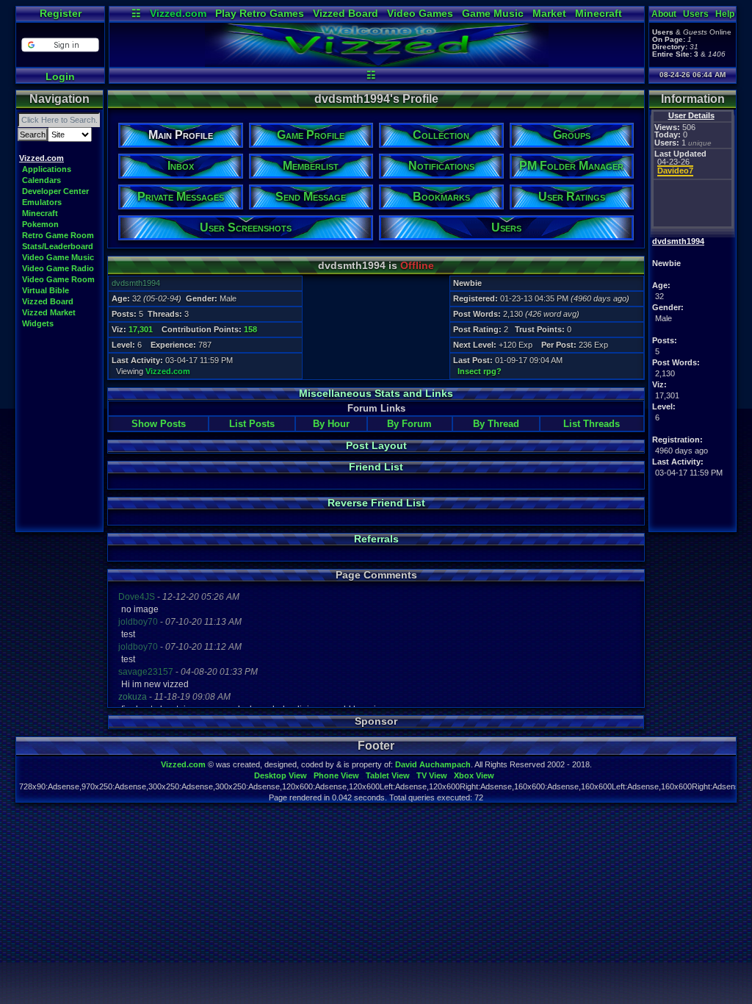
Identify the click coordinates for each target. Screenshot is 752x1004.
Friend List (376, 467)
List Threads (591, 423)
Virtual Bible (45, 290)
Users (696, 14)
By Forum (409, 423)
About (663, 14)
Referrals (376, 539)
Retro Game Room (58, 235)
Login (60, 76)
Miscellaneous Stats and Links (376, 393)
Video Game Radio (58, 268)
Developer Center (55, 191)
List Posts (252, 423)
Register (61, 13)
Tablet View (388, 775)
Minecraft (598, 13)
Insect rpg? (480, 371)
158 (250, 329)
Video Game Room (58, 279)
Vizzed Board (345, 13)
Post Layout (376, 445)
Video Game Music (58, 257)
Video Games (420, 13)
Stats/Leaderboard (57, 246)
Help (724, 14)
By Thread (496, 423)
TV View (431, 775)
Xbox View (474, 775)
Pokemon (40, 224)
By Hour (331, 423)
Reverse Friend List (376, 503)
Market (549, 13)
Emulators (42, 202)
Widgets (38, 323)
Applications (46, 169)
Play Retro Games (259, 13)
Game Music (493, 13)
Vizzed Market (49, 312)
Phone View (336, 775)
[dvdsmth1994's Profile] (377, 63)
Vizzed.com (178, 13)
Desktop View (280, 775)
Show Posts (158, 423)
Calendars (41, 180)
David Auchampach (433, 764)
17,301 (141, 329)
